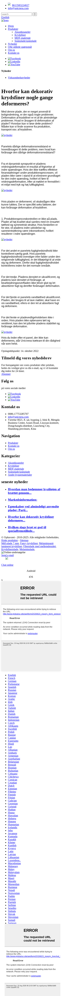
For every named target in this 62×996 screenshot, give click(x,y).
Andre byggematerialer (20, 474)
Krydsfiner (20, 35)
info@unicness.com (18, 8)
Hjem (11, 26)
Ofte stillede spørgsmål (20, 46)
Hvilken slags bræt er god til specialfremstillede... (27, 529)
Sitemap (24, 540)
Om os (11, 49)
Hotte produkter (9, 540)
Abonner (6, 374)
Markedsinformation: (22, 499)
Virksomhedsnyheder (19, 77)
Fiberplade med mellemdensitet (39, 546)
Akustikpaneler (22, 32)
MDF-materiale (23, 38)
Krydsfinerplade (9, 549)
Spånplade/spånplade (26, 41)
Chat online (7, 564)
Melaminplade (27, 549)
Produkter (13, 29)
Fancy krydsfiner (29, 543)
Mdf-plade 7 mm (10, 543)
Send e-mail (7, 555)
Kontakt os (13, 52)
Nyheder (12, 43)
